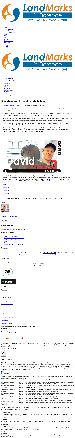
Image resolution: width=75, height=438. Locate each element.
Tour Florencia (12, 29)
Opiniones (7, 39)
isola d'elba (65, 252)
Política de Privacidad (7, 320)
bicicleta (23, 252)
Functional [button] (4, 404)
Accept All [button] (13, 348)
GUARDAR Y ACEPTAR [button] (9, 436)
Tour (5, 27)
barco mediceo (18, 252)
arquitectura (8, 252)
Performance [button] (4, 411)
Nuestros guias (5, 301)
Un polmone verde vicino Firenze (14, 238)
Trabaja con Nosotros (7, 304)
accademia (3, 252)
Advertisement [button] (5, 424)
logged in (11, 229)
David (26, 252)
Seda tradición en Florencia (12, 243)
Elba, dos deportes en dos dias (13, 236)
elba (29, 252)
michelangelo (6, 254)
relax (43, 254)
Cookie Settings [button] (5, 348)
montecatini (11, 254)
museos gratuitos (27, 254)
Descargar (7, 34)
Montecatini (7, 241)
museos (22, 254)
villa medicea (54, 254)
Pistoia (33, 254)
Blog (5, 37)
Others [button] (3, 431)
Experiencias (11, 31)
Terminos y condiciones (7, 317)
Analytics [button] (3, 417)
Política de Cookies (6, 323)
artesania (13, 252)
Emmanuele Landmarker (9, 216)
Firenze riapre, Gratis (10, 239)
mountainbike (17, 254)
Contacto (7, 42)
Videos (6, 36)
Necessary (6, 373)
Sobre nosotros (8, 41)
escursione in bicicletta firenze (36, 252)
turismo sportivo (47, 254)
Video (6, 85)
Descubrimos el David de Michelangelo (15, 244)
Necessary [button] (4, 371)
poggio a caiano (38, 254)
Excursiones (11, 32)
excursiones (49, 252)
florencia (59, 253)
